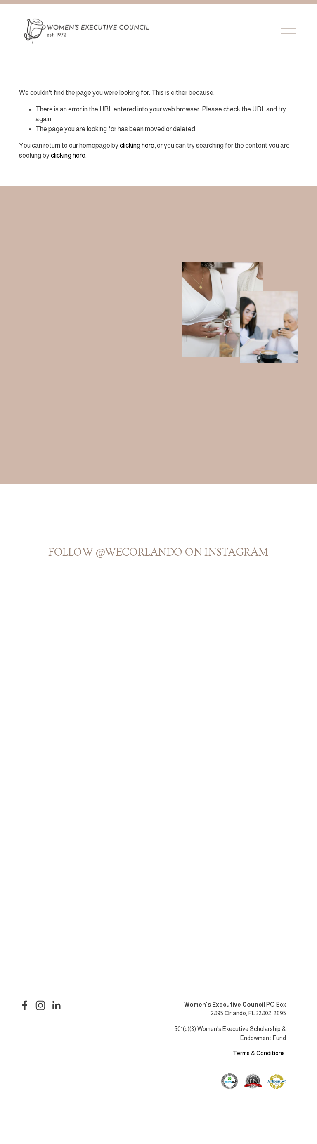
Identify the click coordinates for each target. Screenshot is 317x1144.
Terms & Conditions (259, 1053)
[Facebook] (25, 1005)
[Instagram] (40, 1005)
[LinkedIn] (56, 1005)
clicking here (137, 145)
